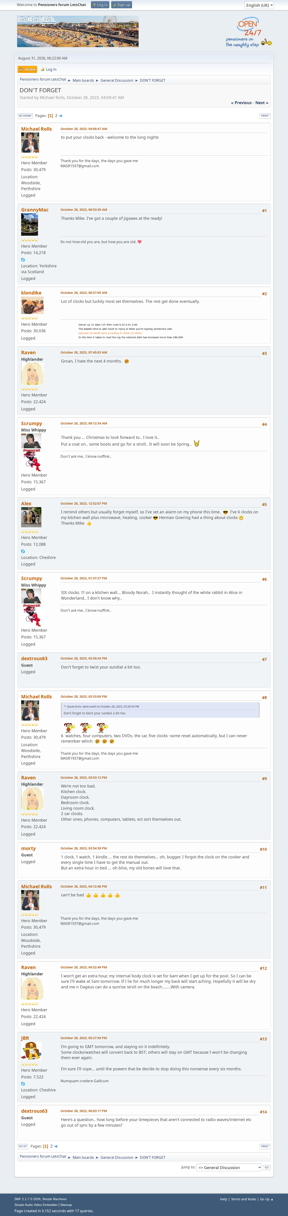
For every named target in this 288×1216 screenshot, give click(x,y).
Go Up (23, 1146)
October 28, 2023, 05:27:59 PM (84, 1038)
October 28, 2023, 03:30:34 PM (84, 658)
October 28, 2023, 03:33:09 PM (84, 696)
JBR (25, 1038)
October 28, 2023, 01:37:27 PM (84, 578)
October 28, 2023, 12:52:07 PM (84, 503)
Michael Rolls (36, 128)
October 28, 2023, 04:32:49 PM (84, 967)
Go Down (25, 115)
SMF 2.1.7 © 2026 (27, 1199)
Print (265, 115)
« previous (241, 102)
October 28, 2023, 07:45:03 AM (84, 352)
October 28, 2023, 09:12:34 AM (84, 423)
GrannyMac (35, 209)
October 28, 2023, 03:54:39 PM (84, 848)
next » (261, 102)
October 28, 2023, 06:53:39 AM (84, 209)
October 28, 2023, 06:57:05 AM (84, 292)
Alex (26, 503)
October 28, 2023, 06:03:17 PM (84, 1111)
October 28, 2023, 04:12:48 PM (84, 886)
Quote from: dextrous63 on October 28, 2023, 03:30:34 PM (103, 706)
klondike (31, 292)
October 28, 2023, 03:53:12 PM (84, 777)
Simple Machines (54, 1199)
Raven (28, 352)
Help (223, 1199)
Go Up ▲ (267, 1199)
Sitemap (66, 1205)
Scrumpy (31, 423)
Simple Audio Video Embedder (36, 1205)
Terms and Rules (243, 1199)
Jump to (188, 1167)
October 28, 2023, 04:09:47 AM (84, 129)
